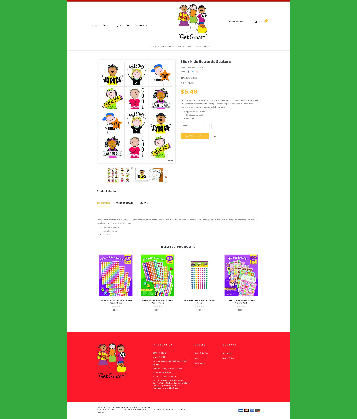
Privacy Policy (228, 358)
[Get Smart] (192, 22)
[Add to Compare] (215, 136)
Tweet (192, 71)
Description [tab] (103, 203)
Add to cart (196, 135)
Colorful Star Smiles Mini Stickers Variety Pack (116, 301)
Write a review (187, 82)
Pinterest (197, 71)
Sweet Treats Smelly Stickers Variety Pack (241, 301)
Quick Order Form (202, 353)
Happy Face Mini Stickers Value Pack (199, 301)
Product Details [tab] (124, 203)
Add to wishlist (189, 78)
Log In (197, 358)
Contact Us (227, 353)
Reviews (143, 203)
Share (188, 71)
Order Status (200, 363)
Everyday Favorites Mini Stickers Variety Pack (157, 301)
